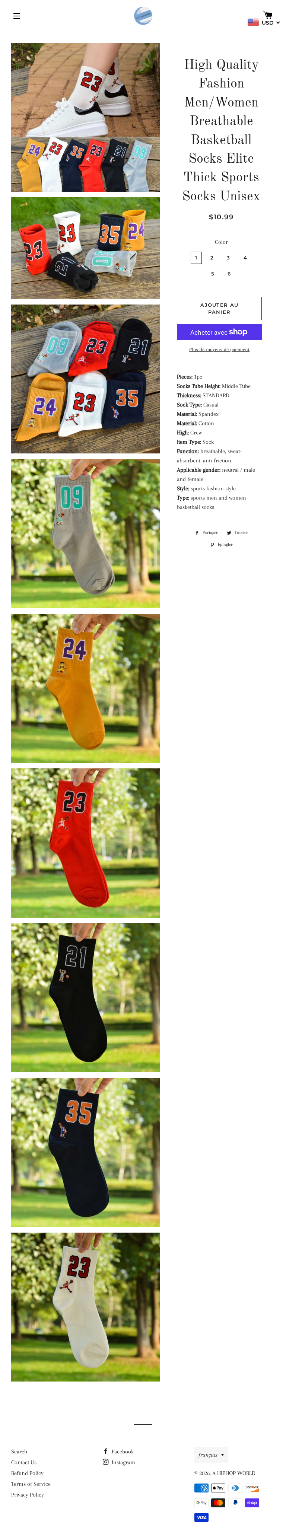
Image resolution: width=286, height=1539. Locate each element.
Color (221, 242)
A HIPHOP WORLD (233, 1473)
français (207, 1455)
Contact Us (23, 1462)
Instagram (122, 1462)
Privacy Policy (27, 1494)
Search (19, 1451)
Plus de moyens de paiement (219, 349)
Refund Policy (27, 1473)
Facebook (122, 1451)
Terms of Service (31, 1484)
